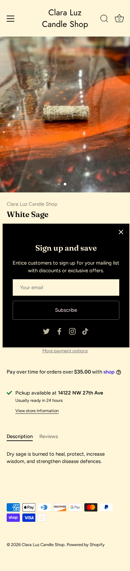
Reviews (48, 436)
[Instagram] (72, 331)
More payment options (65, 350)
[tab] (23, 436)
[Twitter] (46, 331)
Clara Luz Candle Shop (65, 18)
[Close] (121, 232)
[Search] (104, 19)
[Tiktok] (85, 331)
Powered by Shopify (86, 544)
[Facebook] (59, 331)
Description (20, 436)
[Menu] (10, 18)
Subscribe (66, 310)
